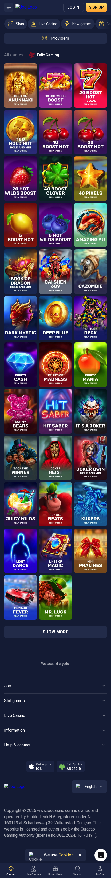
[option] (15, 24)
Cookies (66, 855)
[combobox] (89, 786)
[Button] (8, 7)
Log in (73, 7)
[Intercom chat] (100, 855)
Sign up (96, 7)
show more (55, 631)
